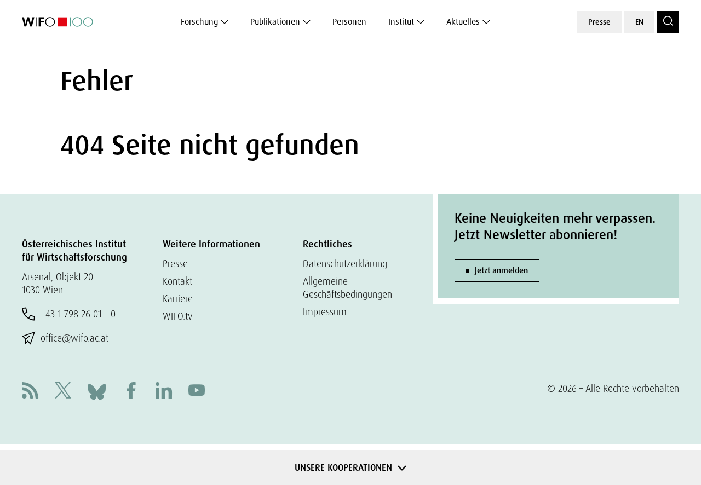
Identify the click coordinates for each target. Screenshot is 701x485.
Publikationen (275, 21)
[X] (63, 391)
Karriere (178, 298)
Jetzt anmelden (501, 270)
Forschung (199, 21)
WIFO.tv (178, 316)
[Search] (668, 22)
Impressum (325, 311)
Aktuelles (463, 21)
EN (639, 22)
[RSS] (30, 391)
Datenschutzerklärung (345, 263)
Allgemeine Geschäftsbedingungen (347, 288)
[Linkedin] (164, 391)
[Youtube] (196, 391)
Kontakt (177, 281)
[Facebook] (131, 391)
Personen (349, 21)
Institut (401, 21)
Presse (599, 22)
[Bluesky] (97, 390)
